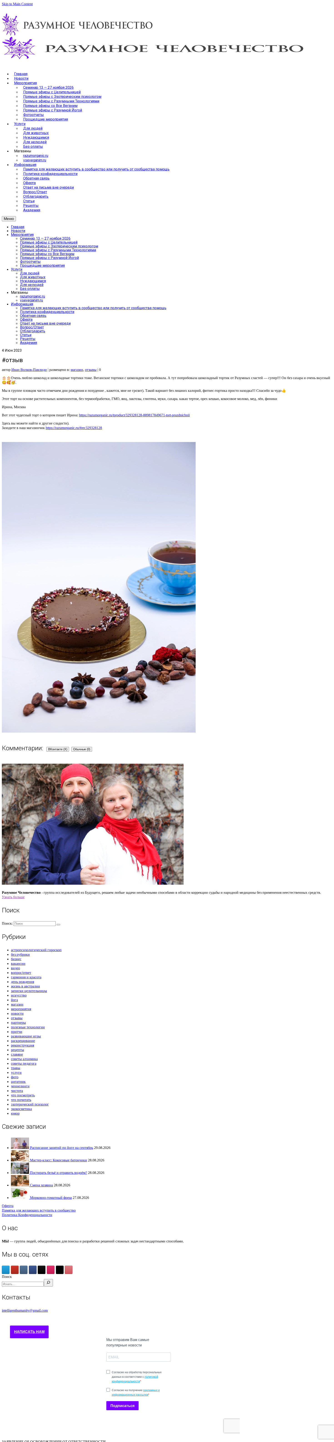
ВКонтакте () (57, 749)
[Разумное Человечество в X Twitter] (60, 1270)
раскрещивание (23, 1041)
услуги (16, 1072)
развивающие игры (26, 1036)
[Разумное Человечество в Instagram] (51, 1270)
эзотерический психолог (30, 1104)
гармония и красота (26, 977)
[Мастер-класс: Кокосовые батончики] (20, 1160)
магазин (77, 370)
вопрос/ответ (21, 973)
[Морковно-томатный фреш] (20, 1198)
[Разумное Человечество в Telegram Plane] (6, 1270)
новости (17, 1013)
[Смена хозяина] (20, 1185)
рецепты (17, 1050)
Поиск (7, 1277)
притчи (16, 1032)
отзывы (91, 370)
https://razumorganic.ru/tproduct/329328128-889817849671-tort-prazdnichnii (134, 415)
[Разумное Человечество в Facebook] (33, 1270)
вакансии (18, 963)
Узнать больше (13, 897)
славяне (17, 1054)
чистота (17, 1091)
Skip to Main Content (17, 4)
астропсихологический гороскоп (36, 950)
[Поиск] (48, 1282)
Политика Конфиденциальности (27, 1215)
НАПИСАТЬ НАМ (29, 1332)
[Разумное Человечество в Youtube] (15, 1270)
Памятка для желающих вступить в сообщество (39, 1210)
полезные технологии (28, 1027)
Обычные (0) (81, 749)
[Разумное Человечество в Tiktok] (41, 1270)
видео (15, 968)
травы (15, 1068)
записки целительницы (29, 991)
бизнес (16, 959)
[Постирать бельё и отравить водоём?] (20, 1173)
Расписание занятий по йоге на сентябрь (61, 1148)
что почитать (21, 1100)
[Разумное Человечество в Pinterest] (68, 1270)
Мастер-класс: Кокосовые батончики (58, 1160)
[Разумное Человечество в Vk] (23, 1270)
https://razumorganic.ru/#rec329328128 (74, 428)
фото (14, 1077)
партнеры (18, 1023)
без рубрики (20, 954)
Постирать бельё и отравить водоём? (58, 1173)
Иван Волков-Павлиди (29, 370)
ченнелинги (20, 1086)
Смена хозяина (41, 1185)
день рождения (22, 982)
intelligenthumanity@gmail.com (25, 1310)
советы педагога (23, 1063)
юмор (15, 1113)
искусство (19, 995)
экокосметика (21, 1109)
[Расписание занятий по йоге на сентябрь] (20, 1148)
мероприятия (21, 1009)
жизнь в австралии (25, 986)
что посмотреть (23, 1095)
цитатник (18, 1082)
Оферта (7, 1206)
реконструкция (22, 1045)
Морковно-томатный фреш (51, 1198)
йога (14, 1000)
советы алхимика (24, 1059)
